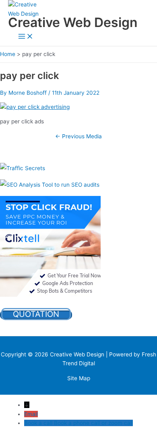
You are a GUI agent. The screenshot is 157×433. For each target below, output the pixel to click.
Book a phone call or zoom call (93, 423)
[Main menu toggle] (25, 36)
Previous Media (78, 136)
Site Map (78, 378)
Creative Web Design (72, 22)
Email (31, 414)
